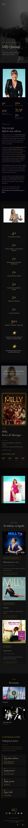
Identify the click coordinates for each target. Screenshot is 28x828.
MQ (3, 4)
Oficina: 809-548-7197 (9, 761)
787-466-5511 (7, 784)
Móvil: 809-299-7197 (8, 763)
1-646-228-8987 (7, 795)
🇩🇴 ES (18, 824)
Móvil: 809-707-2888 (8, 774)
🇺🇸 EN (23, 824)
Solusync (17, 821)
